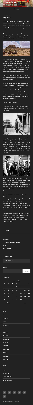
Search (5, 267)
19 (4, 296)
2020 (4, 349)
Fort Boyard (6, 325)
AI (3, 315)
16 (21, 293)
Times (4, 311)
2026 (4, 332)
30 (21, 299)
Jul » (25, 302)
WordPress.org (7, 380)
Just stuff (9, 2)
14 (12, 293)
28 (12, 299)
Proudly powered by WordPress (11, 401)
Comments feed (7, 376)
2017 (4, 359)
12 (4, 293)
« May (8, 302)
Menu (17, 9)
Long (4, 322)
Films (7, 230)
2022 (4, 346)
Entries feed (6, 373)
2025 (4, 336)
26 (4, 299)
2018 (4, 356)
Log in (4, 370)
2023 (4, 342)
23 (21, 296)
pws (14, 15)
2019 (4, 353)
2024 (4, 339)
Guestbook (6, 318)
